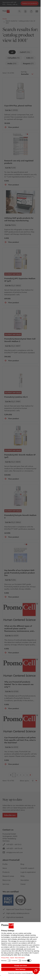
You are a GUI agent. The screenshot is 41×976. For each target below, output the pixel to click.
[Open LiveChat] (36, 971)
